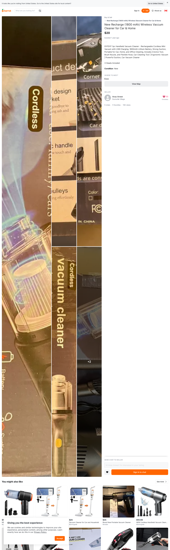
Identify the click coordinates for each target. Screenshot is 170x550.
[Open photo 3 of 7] (89, 131)
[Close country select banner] (167, 2)
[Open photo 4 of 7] (64, 362)
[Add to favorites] (107, 472)
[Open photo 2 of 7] (64, 131)
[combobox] (26, 11)
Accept (60, 538)
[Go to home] (6, 10)
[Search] (40, 10)
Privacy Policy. (40, 532)
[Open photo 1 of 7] (26, 246)
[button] (161, 482)
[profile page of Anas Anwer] (107, 98)
